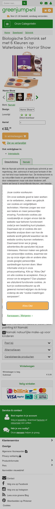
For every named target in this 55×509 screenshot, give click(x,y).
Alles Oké (27, 305)
